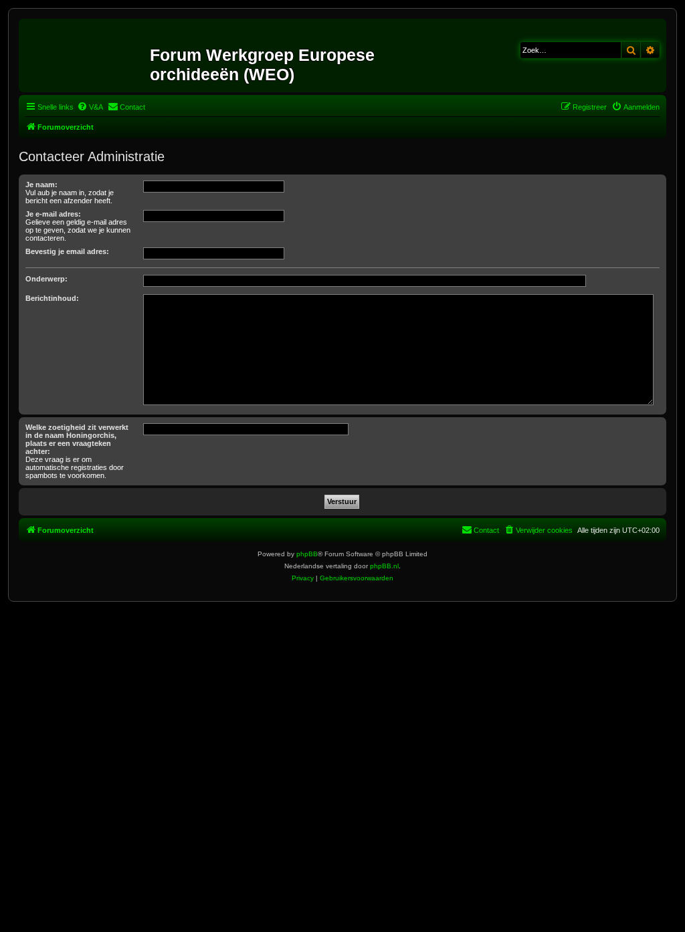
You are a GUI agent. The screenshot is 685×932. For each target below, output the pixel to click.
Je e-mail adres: (53, 214)
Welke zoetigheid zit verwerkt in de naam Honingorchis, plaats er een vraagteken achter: (76, 439)
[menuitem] (90, 107)
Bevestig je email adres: (67, 251)
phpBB (307, 554)
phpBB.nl (384, 566)
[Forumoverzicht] (86, 55)
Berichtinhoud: (52, 298)
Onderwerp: (46, 279)
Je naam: (41, 185)
